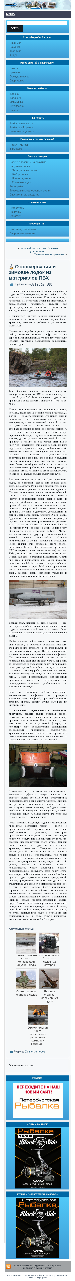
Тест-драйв (16, 186)
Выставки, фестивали (23, 229)
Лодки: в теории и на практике (28, 162)
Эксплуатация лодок (24, 170)
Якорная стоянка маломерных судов (49, 996)
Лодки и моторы (19, 144)
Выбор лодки (20, 174)
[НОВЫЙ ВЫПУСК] (38, 1187)
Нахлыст (15, 46)
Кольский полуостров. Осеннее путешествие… (39, 250)
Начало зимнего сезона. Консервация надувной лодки (26, 960)
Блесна (14, 93)
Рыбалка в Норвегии (22, 127)
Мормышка (16, 101)
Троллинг (15, 50)
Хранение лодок (22, 182)
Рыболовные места (21, 123)
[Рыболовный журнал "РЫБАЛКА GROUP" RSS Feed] (8, 1266)
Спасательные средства (24, 194)
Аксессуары (17, 207)
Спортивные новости (22, 233)
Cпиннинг (15, 42)
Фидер (13, 55)
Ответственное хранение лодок (26, 993)
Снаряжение (17, 80)
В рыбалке (16, 148)
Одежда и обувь (19, 76)
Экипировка (17, 105)
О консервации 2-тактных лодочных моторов (49, 960)
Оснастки (15, 215)
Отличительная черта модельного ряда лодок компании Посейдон (38, 1035)
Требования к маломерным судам (30, 190)
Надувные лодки (20, 166)
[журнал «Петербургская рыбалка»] (37, 1257)
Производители (21, 178)
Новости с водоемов (22, 131)
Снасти (14, 68)
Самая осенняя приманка (49, 254)
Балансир (15, 97)
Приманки (15, 72)
